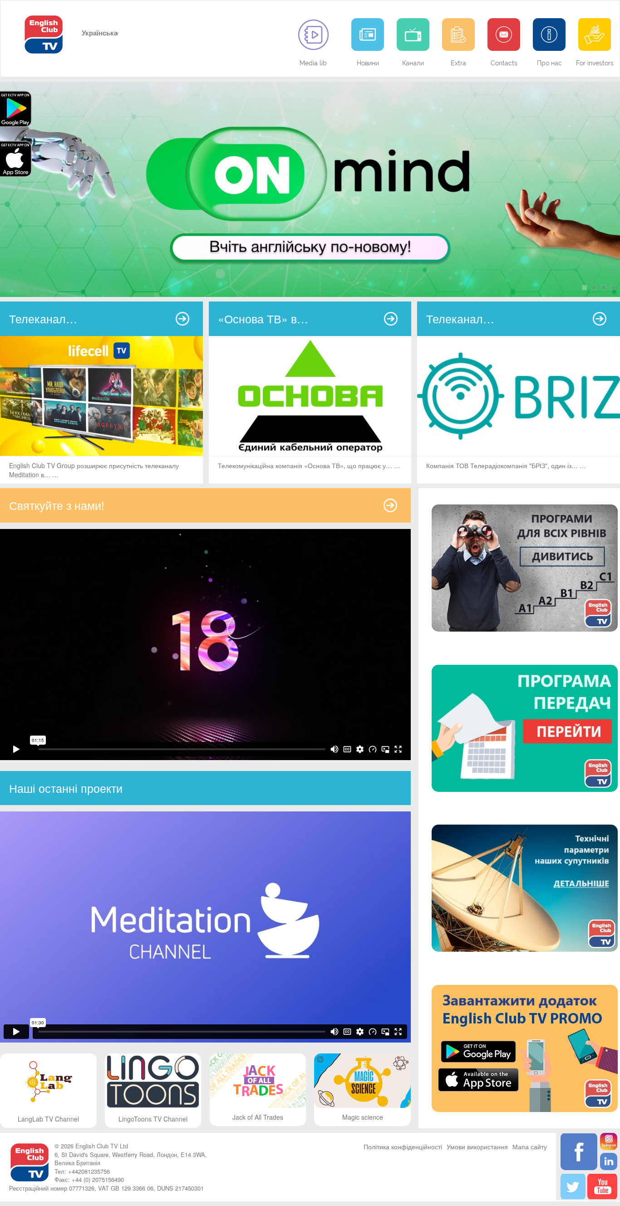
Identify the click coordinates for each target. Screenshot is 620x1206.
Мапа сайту (529, 1146)
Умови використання (477, 1146)
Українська (99, 33)
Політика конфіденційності (403, 1146)
